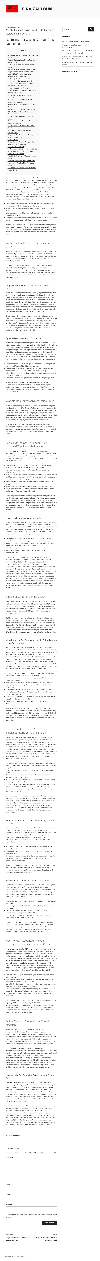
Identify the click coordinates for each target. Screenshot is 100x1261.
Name (8, 1184)
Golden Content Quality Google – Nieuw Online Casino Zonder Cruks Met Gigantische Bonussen (22, 144)
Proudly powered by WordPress (15, 1256)
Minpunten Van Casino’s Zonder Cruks (21, 135)
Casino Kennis (13, 140)
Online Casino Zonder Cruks (17, 76)
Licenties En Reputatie (16, 154)
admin (20, 27)
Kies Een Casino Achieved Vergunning (21, 161)
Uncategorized (15, 1135)
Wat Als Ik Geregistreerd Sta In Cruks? (21, 69)
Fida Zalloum (37, 9)
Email (8, 1194)
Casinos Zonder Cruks (15, 137)
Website (9, 1204)
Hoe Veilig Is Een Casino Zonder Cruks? (21, 109)
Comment (10, 1157)
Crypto (10, 118)
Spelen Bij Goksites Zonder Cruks (19, 79)
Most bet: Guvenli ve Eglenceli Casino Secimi (76, 41)
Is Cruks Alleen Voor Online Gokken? (20, 116)
